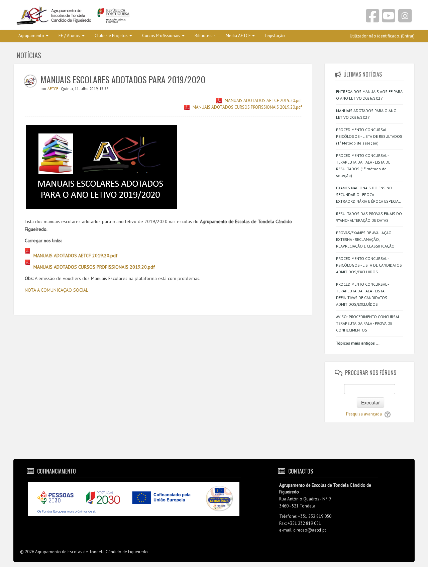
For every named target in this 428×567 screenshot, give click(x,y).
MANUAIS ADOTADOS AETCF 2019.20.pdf (263, 100)
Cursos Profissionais (161, 35)
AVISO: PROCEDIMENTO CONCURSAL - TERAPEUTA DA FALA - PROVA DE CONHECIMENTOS (368, 323)
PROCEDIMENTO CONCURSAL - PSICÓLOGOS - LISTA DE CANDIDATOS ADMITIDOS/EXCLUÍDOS (369, 265)
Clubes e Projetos (111, 35)
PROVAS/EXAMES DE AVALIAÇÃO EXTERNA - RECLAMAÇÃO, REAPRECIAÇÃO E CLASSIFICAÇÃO (365, 239)
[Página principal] (111, 16)
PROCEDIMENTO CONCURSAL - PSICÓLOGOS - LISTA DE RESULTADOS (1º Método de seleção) (369, 136)
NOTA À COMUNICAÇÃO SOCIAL (56, 290)
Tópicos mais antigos (355, 343)
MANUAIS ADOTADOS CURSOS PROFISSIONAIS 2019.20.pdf (247, 107)
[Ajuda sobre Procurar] (387, 414)
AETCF (53, 88)
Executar (370, 402)
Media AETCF (238, 35)
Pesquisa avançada (364, 414)
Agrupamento (31, 35)
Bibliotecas (205, 35)
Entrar (407, 36)
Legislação (275, 35)
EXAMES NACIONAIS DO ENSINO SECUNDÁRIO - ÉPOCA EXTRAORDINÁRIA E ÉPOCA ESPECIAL (368, 194)
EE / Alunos (69, 35)
